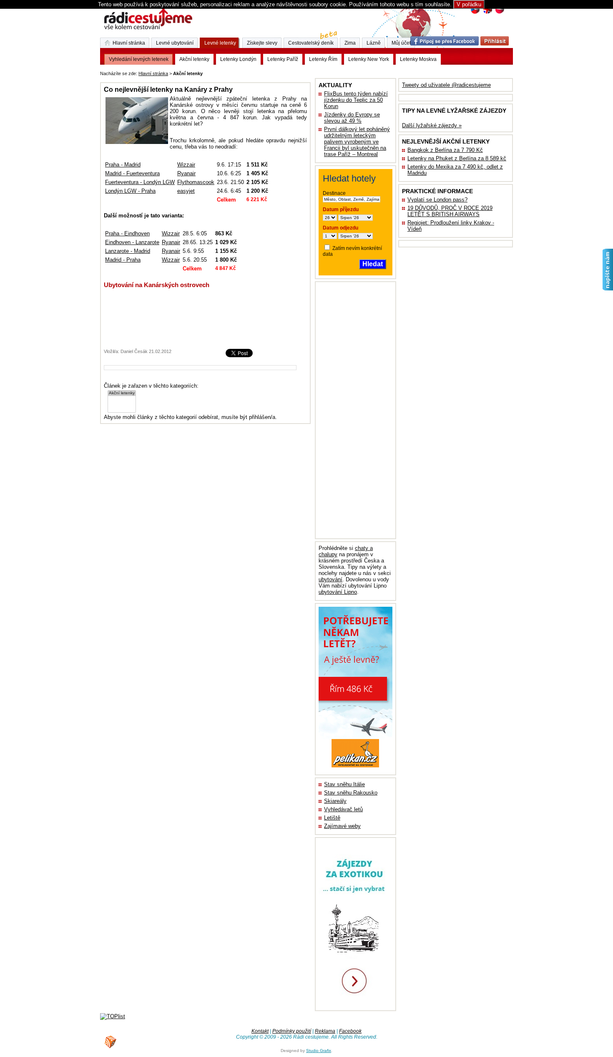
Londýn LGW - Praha (130, 191)
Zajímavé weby (342, 826)
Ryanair (186, 173)
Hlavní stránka (153, 73)
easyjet (186, 191)
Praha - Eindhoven (127, 233)
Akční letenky (194, 59)
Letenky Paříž (282, 59)
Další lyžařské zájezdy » (432, 125)
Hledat (372, 263)
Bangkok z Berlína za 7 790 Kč (445, 150)
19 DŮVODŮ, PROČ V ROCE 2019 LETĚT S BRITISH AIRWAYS (449, 211)
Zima (350, 43)
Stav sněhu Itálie (344, 784)
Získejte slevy (262, 43)
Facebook (350, 1031)
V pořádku (469, 4)
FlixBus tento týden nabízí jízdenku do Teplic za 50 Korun (356, 100)
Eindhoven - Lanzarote (132, 242)
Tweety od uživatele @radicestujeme (446, 85)
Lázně (374, 43)
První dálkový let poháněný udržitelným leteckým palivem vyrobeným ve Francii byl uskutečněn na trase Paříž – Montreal (357, 141)
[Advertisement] (307, 72)
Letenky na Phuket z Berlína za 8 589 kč (456, 158)
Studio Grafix (318, 1050)
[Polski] (499, 13)
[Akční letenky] (122, 393)
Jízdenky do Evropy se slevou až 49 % (352, 117)
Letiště (332, 818)
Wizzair (186, 164)
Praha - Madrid (123, 164)
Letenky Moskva (418, 59)
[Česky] (475, 13)
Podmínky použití (291, 1031)
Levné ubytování (174, 43)
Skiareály (335, 801)
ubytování (330, 579)
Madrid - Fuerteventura (132, 173)
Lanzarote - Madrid (127, 251)
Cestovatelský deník (311, 43)
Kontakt (260, 1031)
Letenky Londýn (238, 59)
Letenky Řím (323, 59)
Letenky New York (368, 59)
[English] (487, 13)
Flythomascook (195, 182)
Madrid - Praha (123, 260)
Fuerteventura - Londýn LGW (140, 182)
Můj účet (401, 43)
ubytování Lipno (338, 592)
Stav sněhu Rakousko (350, 793)
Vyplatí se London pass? (437, 200)
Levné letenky (220, 43)
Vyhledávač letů (343, 809)
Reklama (325, 1031)
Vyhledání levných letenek (138, 59)
